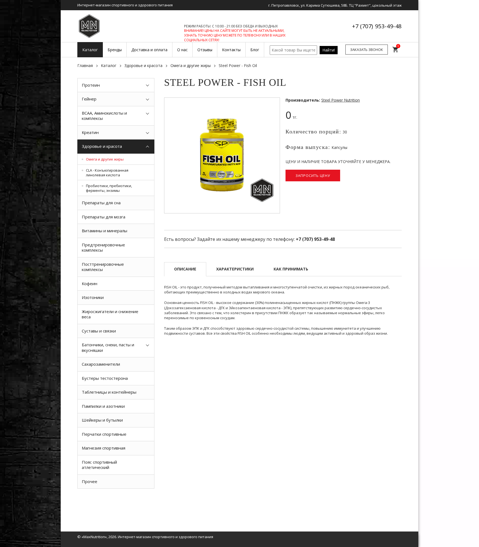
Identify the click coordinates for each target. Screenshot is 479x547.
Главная (85, 65)
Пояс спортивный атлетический (99, 464)
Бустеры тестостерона (105, 378)
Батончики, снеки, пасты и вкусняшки (108, 347)
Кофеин (89, 283)
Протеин (91, 85)
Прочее (89, 481)
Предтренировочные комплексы (103, 247)
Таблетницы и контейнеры (109, 392)
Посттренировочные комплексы (103, 266)
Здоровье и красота (143, 65)
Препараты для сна (101, 202)
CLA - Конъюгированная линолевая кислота (107, 172)
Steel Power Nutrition (340, 100)
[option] (115, 501)
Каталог (108, 65)
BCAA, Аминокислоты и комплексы (104, 115)
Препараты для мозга (103, 217)
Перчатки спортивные (104, 434)
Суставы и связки (99, 331)
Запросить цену (312, 175)
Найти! (328, 50)
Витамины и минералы (104, 230)
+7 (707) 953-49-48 (377, 26)
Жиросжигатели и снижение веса (110, 314)
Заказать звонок (366, 49)
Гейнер (89, 99)
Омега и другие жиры (190, 65)
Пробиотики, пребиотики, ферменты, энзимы (109, 188)
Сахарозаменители (101, 364)
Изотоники (93, 297)
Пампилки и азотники (103, 406)
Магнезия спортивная (103, 448)
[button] (274, 102)
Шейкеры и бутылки (102, 420)
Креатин (90, 132)
